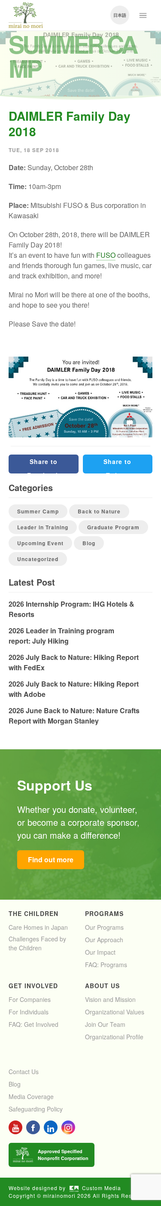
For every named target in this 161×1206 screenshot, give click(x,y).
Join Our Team (105, 1024)
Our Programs (104, 927)
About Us (102, 985)
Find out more (50, 859)
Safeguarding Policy (36, 1109)
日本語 (119, 15)
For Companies (30, 999)
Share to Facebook (43, 465)
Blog (88, 543)
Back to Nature (99, 511)
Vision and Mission (110, 999)
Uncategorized (37, 559)
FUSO (105, 255)
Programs (104, 913)
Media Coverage (31, 1096)
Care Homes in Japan (38, 927)
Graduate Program (113, 527)
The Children (33, 913)
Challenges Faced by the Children (37, 943)
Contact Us (24, 1071)
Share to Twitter (117, 465)
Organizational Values (114, 1012)
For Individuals (29, 1012)
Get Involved (33, 985)
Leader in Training (42, 527)
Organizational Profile (114, 1036)
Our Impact (100, 952)
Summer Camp (38, 511)
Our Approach (104, 939)
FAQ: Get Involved (33, 1024)
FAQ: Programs (106, 964)
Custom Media (101, 1187)
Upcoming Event (40, 543)
